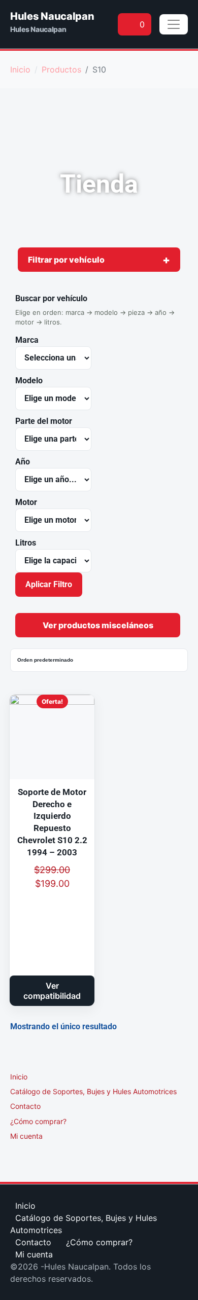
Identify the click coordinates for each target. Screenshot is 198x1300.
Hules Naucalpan (52, 16)
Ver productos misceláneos (98, 625)
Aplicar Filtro (48, 584)
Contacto (25, 1106)
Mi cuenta (26, 1136)
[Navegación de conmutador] (173, 24)
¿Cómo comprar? (38, 1121)
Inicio (18, 1076)
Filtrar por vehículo (66, 260)
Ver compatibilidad (52, 991)
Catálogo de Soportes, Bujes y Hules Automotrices (93, 1091)
